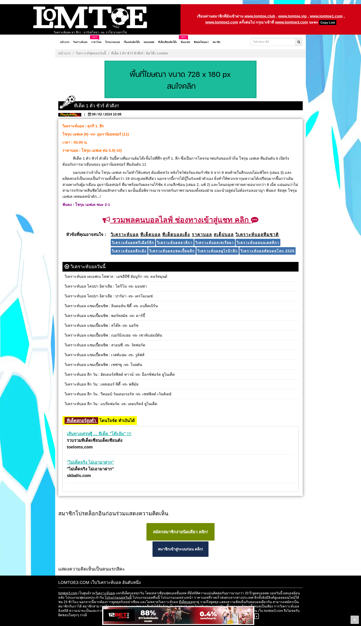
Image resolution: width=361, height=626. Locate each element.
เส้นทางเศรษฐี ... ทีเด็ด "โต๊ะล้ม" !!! (99, 433)
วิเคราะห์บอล (105, 593)
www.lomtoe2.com (221, 22)
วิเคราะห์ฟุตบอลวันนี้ (91, 53)
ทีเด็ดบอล (186, 602)
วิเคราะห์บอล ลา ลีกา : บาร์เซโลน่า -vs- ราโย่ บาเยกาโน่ (90, 32)
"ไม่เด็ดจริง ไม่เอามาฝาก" (90, 462)
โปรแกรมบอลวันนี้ (118, 597)
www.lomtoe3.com (291, 22)
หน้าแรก (64, 53)
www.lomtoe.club (259, 16)
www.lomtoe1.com (326, 16)
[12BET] (178, 616)
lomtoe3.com (67, 593)
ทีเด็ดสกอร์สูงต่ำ (81, 420)
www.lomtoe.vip (292, 16)
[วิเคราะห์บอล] (180, 79)
